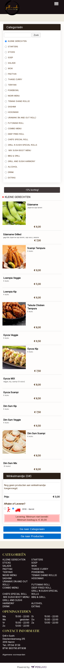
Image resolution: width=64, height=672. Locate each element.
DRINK (11, 172)
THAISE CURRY (15, 79)
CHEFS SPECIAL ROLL (18, 139)
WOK (10, 68)
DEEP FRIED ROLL (16, 134)
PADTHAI (12, 74)
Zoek (36, 35)
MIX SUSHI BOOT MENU (19, 150)
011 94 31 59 (14, 645)
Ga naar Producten (32, 536)
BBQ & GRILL (14, 156)
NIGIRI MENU (14, 96)
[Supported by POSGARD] (32, 669)
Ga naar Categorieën (32, 529)
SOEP (10, 57)
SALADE (12, 63)
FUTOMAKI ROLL (16, 123)
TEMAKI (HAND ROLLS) (19, 101)
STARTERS (13, 46)
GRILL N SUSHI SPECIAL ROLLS (22, 145)
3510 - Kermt (28, 509)
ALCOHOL (12, 167)
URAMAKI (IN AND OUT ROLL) (22, 117)
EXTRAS (12, 178)
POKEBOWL (14, 90)
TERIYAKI (12, 85)
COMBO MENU (15, 128)
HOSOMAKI (13, 112)
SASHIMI (12, 106)
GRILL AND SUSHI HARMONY (21, 161)
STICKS (11, 52)
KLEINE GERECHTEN (17, 41)
